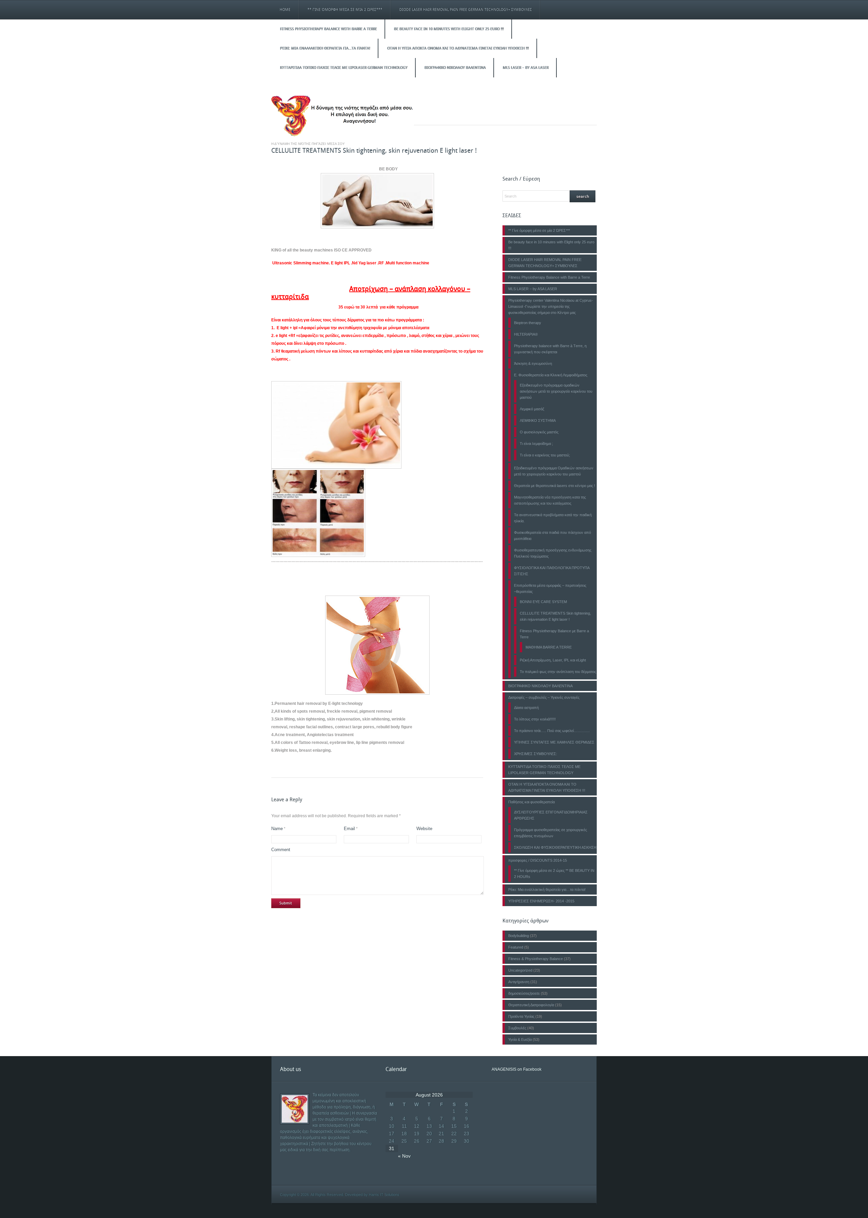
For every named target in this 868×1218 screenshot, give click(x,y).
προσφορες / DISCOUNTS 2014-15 (537, 860)
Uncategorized (520, 970)
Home (285, 9)
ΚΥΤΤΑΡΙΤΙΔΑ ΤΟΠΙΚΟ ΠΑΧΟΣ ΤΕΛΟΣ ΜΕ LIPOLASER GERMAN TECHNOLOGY (343, 67)
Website (424, 828)
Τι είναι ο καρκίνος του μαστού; (545, 455)
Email (349, 828)
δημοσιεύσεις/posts (524, 993)
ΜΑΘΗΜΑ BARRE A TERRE (549, 647)
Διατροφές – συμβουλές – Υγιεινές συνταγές (543, 697)
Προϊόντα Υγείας (521, 1016)
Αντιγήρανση (518, 982)
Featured (515, 947)
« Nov (404, 1156)
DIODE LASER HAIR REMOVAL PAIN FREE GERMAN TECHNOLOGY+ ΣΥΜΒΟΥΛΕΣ (465, 9)
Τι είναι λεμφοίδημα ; (536, 444)
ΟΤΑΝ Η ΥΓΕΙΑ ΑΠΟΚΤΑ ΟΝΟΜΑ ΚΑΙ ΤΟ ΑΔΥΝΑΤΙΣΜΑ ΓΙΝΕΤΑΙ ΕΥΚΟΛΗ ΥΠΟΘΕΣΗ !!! (458, 48)
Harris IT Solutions (384, 1195)
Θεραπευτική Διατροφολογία (531, 1005)
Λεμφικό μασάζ (532, 409)
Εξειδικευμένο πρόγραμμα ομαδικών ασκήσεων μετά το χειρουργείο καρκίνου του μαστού (556, 391)
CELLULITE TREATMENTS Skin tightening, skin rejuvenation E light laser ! (374, 150)
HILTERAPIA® (526, 334)
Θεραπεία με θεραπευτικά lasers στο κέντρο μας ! (554, 486)
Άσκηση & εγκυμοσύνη (533, 363)
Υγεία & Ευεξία (520, 1039)
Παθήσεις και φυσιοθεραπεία (531, 802)
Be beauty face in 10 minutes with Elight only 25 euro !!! (449, 29)
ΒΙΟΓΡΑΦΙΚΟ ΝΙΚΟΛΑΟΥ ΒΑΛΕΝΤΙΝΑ (455, 67)
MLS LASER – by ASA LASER (525, 67)
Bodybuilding (518, 936)
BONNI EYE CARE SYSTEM (543, 602)
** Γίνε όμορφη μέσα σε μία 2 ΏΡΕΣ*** (345, 9)
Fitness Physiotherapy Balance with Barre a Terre (328, 29)
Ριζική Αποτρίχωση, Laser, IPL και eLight (553, 660)
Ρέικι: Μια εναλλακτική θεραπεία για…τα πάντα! (325, 48)
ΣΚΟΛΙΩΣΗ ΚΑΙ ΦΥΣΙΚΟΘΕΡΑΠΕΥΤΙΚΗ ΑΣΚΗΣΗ (555, 847)
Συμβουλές (517, 1028)
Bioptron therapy (527, 323)
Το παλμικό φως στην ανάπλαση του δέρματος (558, 672)
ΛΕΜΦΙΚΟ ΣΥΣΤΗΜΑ (538, 420)
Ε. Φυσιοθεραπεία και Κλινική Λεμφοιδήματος (550, 375)
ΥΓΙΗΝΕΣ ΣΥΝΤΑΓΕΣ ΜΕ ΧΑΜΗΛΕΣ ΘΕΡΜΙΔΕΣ (554, 742)
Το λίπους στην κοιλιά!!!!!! (535, 719)
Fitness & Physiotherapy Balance (535, 959)
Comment (280, 849)
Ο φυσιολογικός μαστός (539, 432)
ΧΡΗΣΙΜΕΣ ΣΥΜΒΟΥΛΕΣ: (535, 754)
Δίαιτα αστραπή (526, 708)
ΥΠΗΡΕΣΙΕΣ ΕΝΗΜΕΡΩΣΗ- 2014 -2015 (541, 901)
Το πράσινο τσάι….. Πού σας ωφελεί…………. (552, 731)
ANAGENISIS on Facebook (516, 1069)
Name (277, 828)
